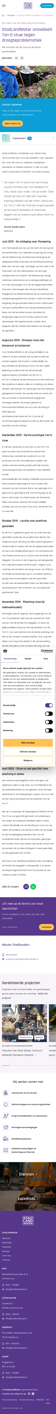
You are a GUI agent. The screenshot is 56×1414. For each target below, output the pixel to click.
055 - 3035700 (12, 1343)
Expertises (7, 1242)
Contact (6, 1260)
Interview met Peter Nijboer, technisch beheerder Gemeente (22, 1053)
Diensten (6, 1238)
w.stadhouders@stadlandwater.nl (22, 959)
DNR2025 (40, 1399)
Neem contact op (12, 123)
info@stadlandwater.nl (16, 1289)
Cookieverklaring (26, 1399)
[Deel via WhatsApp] (22, 58)
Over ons (6, 1255)
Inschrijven (46, 927)
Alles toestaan (28, 743)
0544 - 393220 (12, 1314)
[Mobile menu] (4, 5)
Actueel (5, 1251)
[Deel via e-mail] (16, 58)
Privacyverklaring (9, 1399)
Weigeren (28, 760)
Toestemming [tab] (10, 658)
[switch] (49, 714)
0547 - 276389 (12, 1285)
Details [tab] (28, 658)
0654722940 (11, 954)
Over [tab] (46, 658)
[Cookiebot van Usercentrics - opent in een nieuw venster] (41, 651)
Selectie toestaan (28, 751)
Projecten (11, 15)
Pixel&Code (18, 1408)
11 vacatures (47, 5)
